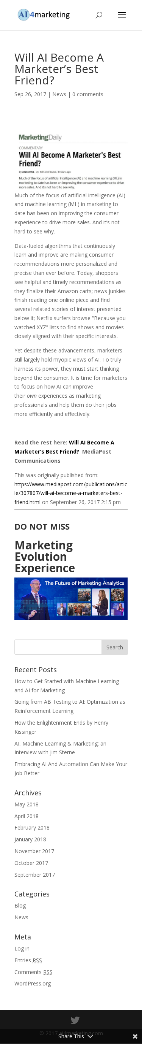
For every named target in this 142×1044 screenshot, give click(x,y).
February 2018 (32, 827)
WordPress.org (32, 983)
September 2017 (34, 874)
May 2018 (26, 804)
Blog (20, 905)
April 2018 (26, 816)
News (59, 94)
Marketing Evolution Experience (44, 556)
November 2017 (34, 851)
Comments (33, 972)
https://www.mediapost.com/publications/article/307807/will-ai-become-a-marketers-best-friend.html (70, 493)
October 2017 (31, 862)
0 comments (87, 94)
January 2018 (30, 839)
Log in (22, 948)
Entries (28, 960)
